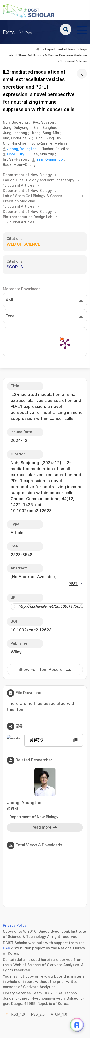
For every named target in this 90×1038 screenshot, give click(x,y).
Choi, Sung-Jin (48, 138)
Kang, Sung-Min (45, 133)
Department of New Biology (66, 49)
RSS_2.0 (38, 1014)
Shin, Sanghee (46, 128)
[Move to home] (38, 49)
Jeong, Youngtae (22, 149)
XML (10, 300)
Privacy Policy (14, 925)
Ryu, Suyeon (43, 122)
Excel (11, 316)
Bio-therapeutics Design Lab (27, 217)
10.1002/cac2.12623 (31, 630)
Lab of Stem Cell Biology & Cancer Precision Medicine (47, 55)
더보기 (73, 584)
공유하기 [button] (37, 740)
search (65, 29)
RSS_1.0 (18, 1014)
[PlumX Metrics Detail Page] (65, 343)
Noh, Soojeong (15, 122)
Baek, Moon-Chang (19, 165)
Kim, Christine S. (17, 138)
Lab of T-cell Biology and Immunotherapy (38, 180)
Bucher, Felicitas (56, 149)
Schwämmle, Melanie (50, 143)
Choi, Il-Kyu (16, 154)
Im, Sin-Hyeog (15, 159)
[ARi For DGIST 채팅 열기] (77, 1025)
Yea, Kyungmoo (49, 159)
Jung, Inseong (15, 133)
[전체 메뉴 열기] (82, 29)
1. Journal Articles (73, 61)
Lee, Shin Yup (43, 154)
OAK (6, 948)
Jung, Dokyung (15, 128)
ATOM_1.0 (59, 1014)
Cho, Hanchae (14, 143)
